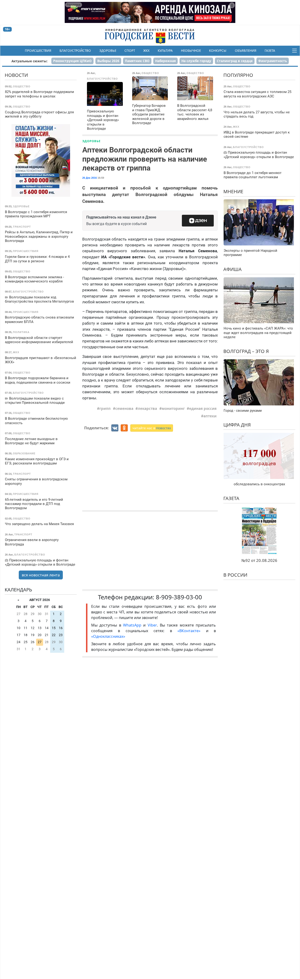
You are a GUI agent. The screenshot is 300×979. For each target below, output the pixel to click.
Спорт (129, 50)
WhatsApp (133, 625)
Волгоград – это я (246, 351)
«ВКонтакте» (188, 630)
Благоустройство (75, 50)
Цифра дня (237, 425)
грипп (105, 408)
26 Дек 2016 (89, 177)
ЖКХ (146, 50)
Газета (270, 50)
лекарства (147, 408)
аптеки (210, 416)
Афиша (232, 269)
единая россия (203, 408)
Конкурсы (217, 50)
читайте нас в (151, 428)
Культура (165, 50)
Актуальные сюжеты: (29, 61)
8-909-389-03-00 (179, 597)
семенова (124, 408)
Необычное (191, 50)
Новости (16, 75)
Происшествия (38, 50)
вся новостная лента (41, 575)
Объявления (245, 50)
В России (235, 575)
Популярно (238, 75)
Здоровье (107, 50)
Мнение (233, 191)
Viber (152, 625)
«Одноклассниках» (108, 636)
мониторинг (173, 408)
